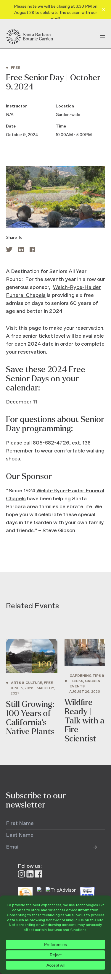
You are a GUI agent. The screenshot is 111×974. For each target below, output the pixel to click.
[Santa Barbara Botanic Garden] (34, 36)
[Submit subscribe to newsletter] (99, 847)
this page (29, 328)
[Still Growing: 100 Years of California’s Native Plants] (31, 691)
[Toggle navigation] (102, 37)
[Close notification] (103, 9)
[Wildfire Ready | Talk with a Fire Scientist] (85, 691)
